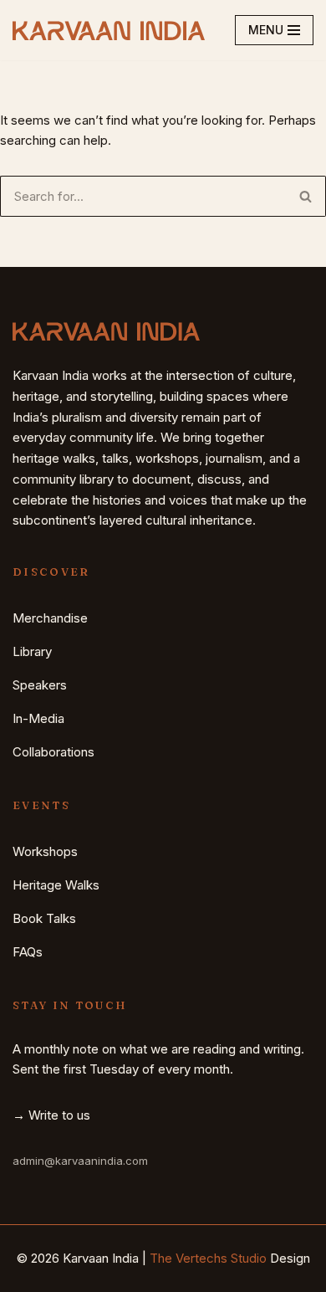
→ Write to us (51, 1115)
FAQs (28, 952)
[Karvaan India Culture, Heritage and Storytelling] (109, 30)
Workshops (45, 851)
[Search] (306, 196)
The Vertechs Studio (208, 1258)
